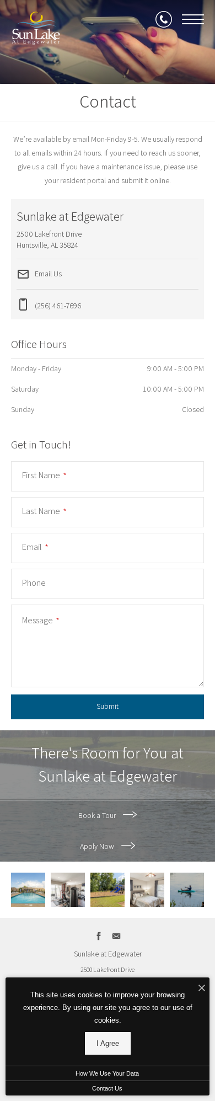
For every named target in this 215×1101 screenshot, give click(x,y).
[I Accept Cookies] (201, 989)
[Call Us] (163, 19)
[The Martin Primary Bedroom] (147, 890)
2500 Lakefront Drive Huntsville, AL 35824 (107, 975)
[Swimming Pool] (28, 890)
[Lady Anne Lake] (187, 890)
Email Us (47, 273)
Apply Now (98, 846)
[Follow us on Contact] (116, 936)
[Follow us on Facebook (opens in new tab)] (99, 936)
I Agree (107, 1043)
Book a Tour (97, 815)
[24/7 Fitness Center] (68, 890)
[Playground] (107, 890)
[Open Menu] (193, 19)
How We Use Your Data (107, 1073)
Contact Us (107, 1088)
